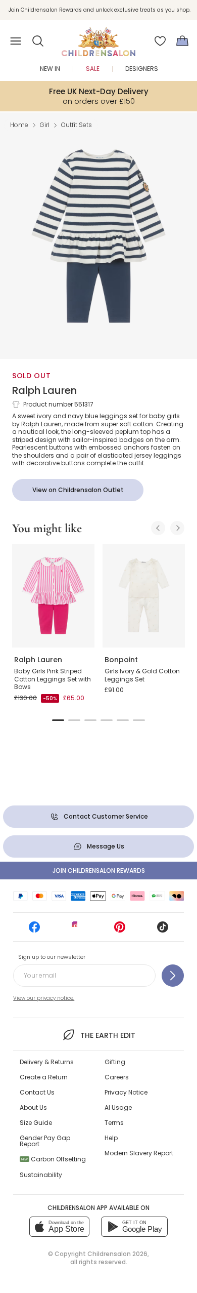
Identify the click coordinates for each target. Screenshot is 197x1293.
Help (111, 1138)
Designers (141, 68)
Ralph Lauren (44, 390)
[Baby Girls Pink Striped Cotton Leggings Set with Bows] (53, 596)
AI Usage (118, 1107)
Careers (117, 1077)
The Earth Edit (107, 1035)
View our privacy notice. (43, 998)
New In (50, 68)
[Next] (177, 528)
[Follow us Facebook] (34, 930)
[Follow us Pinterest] (119, 930)
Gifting (115, 1062)
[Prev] (158, 528)
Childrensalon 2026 (117, 1253)
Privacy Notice (126, 1092)
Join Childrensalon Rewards (99, 870)
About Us (33, 1107)
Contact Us (37, 1092)
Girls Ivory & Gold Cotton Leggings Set (142, 675)
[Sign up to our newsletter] (173, 975)
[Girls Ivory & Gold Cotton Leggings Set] (144, 596)
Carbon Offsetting (53, 1159)
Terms (114, 1122)
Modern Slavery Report (139, 1153)
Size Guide (36, 1122)
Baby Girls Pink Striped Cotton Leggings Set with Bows (52, 679)
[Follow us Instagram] (77, 930)
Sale (93, 68)
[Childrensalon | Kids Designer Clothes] (98, 38)
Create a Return (44, 1077)
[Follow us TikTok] (162, 930)
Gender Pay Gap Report (45, 1141)
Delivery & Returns (47, 1062)
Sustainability (41, 1174)
